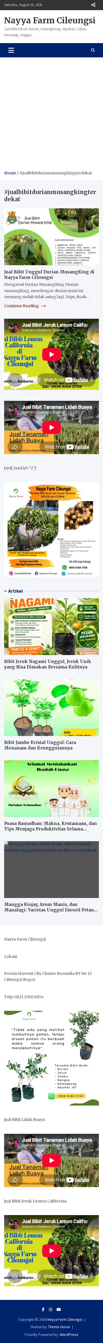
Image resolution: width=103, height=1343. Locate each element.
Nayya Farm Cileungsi (50, 20)
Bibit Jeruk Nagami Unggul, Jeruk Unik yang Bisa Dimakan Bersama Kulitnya (47, 664)
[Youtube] (58, 1309)
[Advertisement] (51, 115)
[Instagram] (50, 1309)
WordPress (69, 1334)
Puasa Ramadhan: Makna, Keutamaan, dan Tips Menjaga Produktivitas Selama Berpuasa (50, 829)
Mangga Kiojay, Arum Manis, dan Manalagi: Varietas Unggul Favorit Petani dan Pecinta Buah (50, 910)
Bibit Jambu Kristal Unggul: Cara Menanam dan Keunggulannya (40, 745)
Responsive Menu (93, 5)
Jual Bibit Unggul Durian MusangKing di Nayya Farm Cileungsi (49, 274)
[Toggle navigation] (11, 50)
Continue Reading (22, 305)
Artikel (15, 591)
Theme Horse (59, 1326)
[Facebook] (43, 1309)
